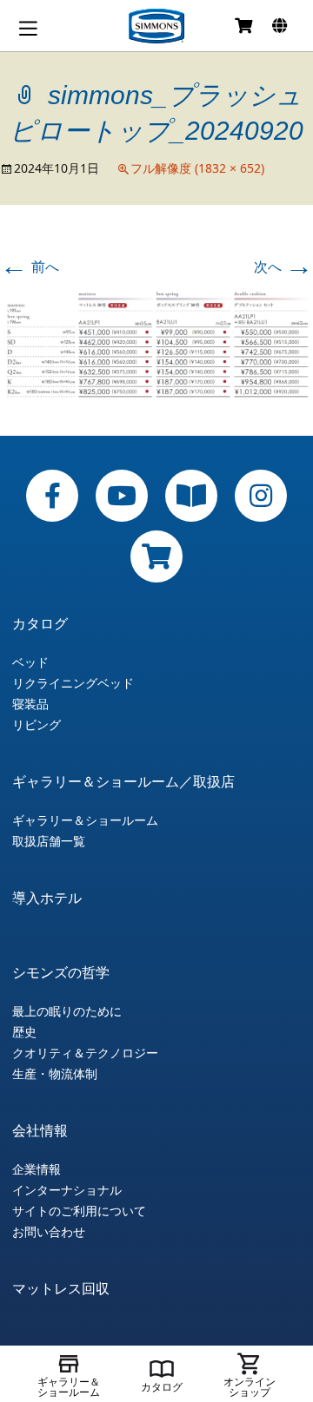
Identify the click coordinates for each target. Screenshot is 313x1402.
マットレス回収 (61, 1288)
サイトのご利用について (79, 1211)
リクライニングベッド (73, 683)
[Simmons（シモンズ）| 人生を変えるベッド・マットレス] (156, 26)
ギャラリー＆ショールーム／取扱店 (123, 781)
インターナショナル (67, 1190)
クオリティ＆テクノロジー (85, 1053)
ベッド (30, 662)
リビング (36, 725)
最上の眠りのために (67, 1011)
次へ (283, 266)
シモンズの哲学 (61, 972)
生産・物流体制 (54, 1074)
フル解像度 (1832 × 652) (197, 168)
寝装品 (30, 704)
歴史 (24, 1032)
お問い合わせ (48, 1232)
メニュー (27, 28)
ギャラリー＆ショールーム (85, 820)
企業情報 (36, 1169)
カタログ (40, 623)
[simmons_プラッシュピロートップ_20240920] (156, 343)
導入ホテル (47, 898)
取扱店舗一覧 (48, 841)
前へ (29, 266)
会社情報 (40, 1130)
